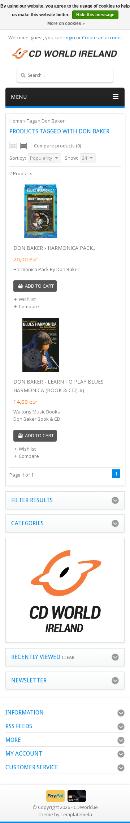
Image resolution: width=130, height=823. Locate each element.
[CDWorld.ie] (65, 54)
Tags (32, 121)
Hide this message (95, 14)
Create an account (102, 37)
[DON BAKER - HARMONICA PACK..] (40, 236)
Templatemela (76, 814)
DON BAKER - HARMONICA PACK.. (54, 247)
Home (15, 121)
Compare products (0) (57, 145)
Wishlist (27, 299)
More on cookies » (66, 23)
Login (69, 37)
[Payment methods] (65, 800)
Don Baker (53, 121)
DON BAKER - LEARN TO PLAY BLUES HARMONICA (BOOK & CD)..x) (58, 386)
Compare (29, 306)
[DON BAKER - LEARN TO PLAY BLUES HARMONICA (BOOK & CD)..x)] (40, 370)
